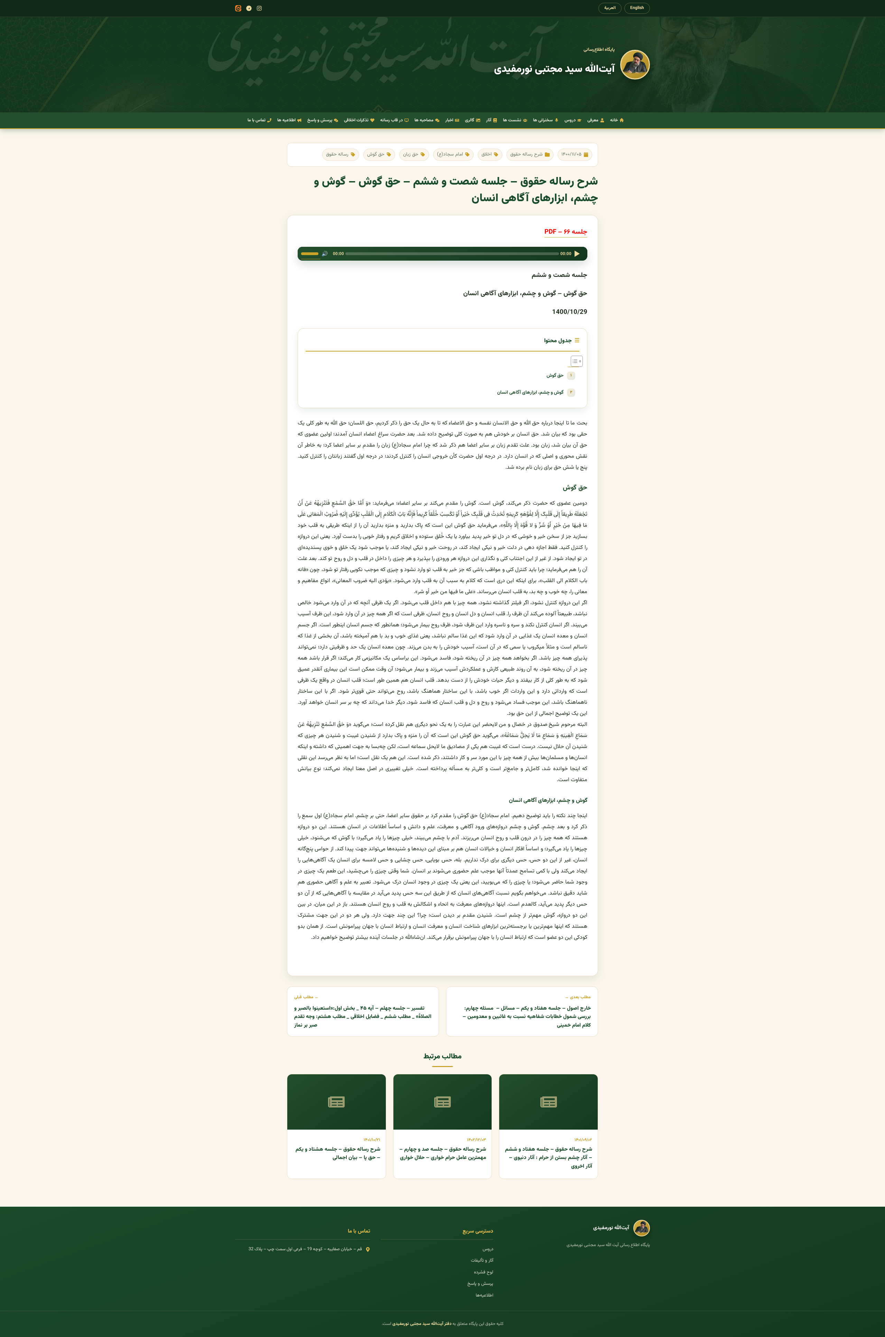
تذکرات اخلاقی (356, 120)
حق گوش (375, 154)
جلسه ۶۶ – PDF (565, 232)
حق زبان (410, 154)
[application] (442, 254)
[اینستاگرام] (259, 8)
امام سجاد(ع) (450, 154)
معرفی (592, 120)
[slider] (310, 253)
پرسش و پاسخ (319, 120)
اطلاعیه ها (286, 120)
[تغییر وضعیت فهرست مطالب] (573, 361)
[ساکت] (324, 253)
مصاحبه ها (424, 120)
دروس (570, 120)
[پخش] (577, 253)
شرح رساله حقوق (526, 154)
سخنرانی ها (543, 120)
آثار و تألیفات (482, 1260)
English (637, 8)
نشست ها (512, 120)
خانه (614, 120)
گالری (469, 120)
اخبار (449, 120)
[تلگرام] (249, 8)
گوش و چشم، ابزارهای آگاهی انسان (530, 392)
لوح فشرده (483, 1272)
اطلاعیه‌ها (484, 1295)
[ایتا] (238, 8)
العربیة (610, 8)
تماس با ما (257, 120)
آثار (488, 120)
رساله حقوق (337, 154)
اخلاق (487, 154)
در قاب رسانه (391, 120)
